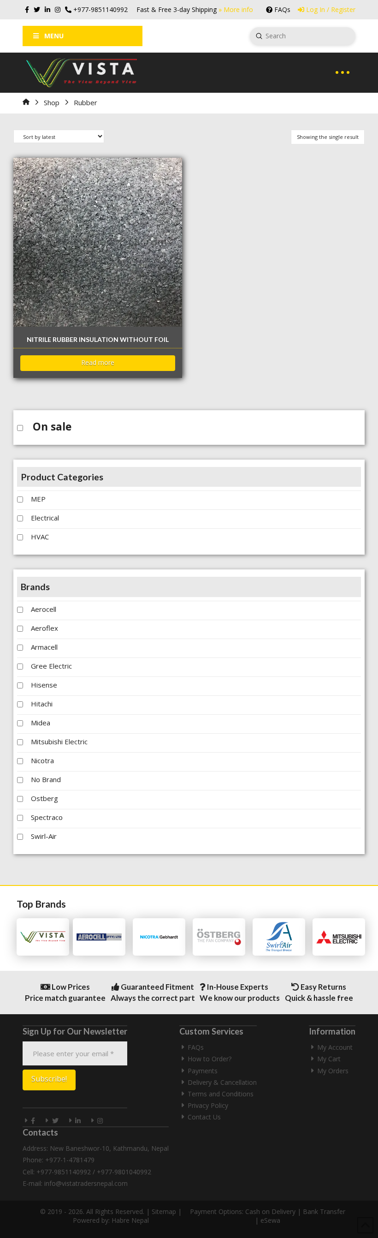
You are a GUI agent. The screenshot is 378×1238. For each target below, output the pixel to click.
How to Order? (209, 1058)
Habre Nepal (130, 1220)
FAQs (196, 1047)
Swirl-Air (44, 836)
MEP (38, 498)
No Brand (46, 779)
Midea (40, 722)
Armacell (44, 647)
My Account (335, 1047)
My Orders (332, 1070)
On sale (52, 426)
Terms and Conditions (221, 1093)
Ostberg (44, 798)
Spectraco (47, 817)
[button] (342, 72)
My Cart (329, 1058)
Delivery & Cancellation (222, 1082)
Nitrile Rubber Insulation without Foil (98, 339)
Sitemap (164, 1211)
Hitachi (42, 703)
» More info (236, 9)
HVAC (40, 536)
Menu (54, 35)
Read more (97, 362)
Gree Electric (51, 665)
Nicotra (42, 760)
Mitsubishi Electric (59, 741)
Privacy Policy (208, 1105)
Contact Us (204, 1116)
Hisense (44, 684)
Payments (203, 1070)
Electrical (45, 517)
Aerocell (43, 609)
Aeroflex (44, 628)
